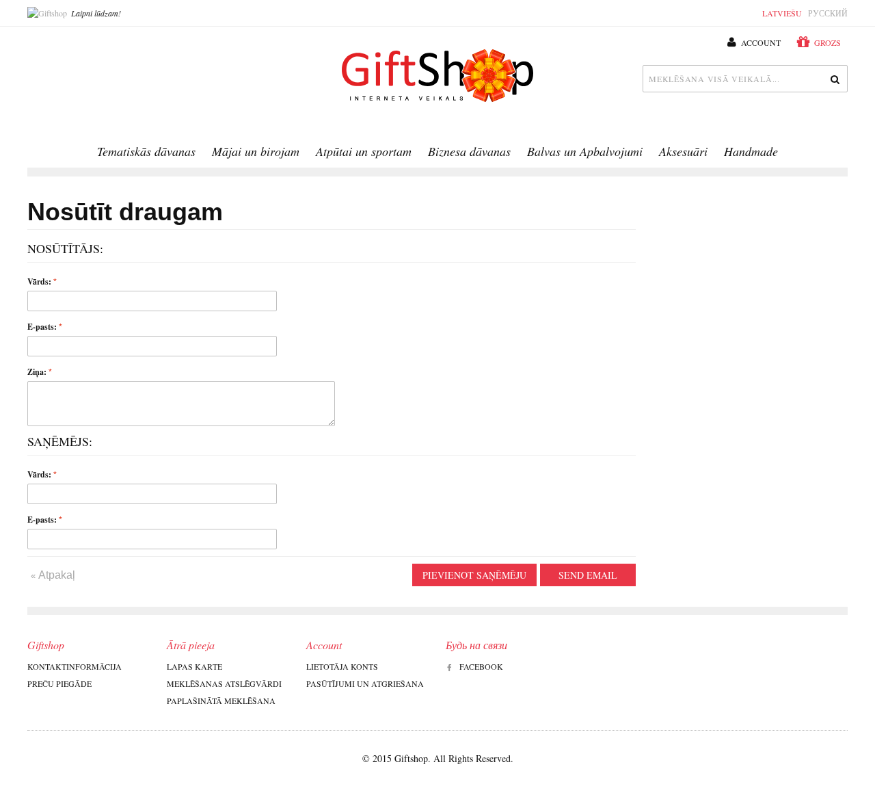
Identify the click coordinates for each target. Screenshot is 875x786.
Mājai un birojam (255, 151)
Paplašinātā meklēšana (221, 700)
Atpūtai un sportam (364, 151)
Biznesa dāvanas (469, 151)
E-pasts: (42, 326)
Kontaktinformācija (74, 666)
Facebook (481, 666)
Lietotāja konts (342, 666)
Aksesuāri (683, 151)
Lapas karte (194, 666)
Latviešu (782, 13)
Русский (828, 13)
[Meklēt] (834, 78)
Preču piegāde (59, 683)
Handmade (751, 151)
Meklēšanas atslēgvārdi (224, 683)
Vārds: (39, 281)
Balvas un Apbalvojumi (585, 151)
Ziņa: (36, 372)
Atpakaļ (53, 575)
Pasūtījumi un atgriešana (365, 683)
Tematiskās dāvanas (146, 151)
